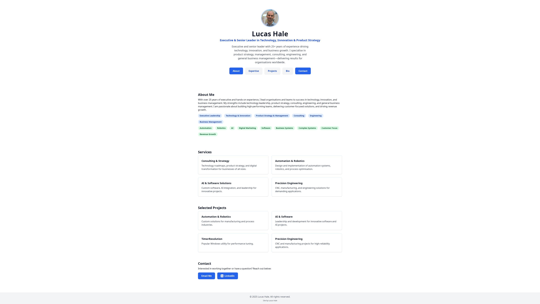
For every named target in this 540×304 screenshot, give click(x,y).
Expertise (254, 70)
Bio (288, 70)
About (236, 70)
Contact (303, 70)
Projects (272, 70)
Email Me (206, 275)
